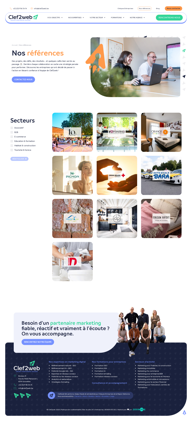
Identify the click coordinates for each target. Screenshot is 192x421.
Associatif (106, 160)
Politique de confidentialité (71, 410)
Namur (98, 396)
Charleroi (77, 396)
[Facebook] (16, 395)
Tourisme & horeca (64, 119)
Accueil (15, 45)
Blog (158, 8)
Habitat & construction (66, 202)
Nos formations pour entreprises (109, 362)
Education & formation (155, 162)
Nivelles (91, 396)
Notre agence (136, 18)
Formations (116, 18)
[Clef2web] (23, 18)
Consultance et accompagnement (109, 383)
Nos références (144, 8)
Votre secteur (96, 18)
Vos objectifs (53, 18)
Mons (85, 396)
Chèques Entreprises (125, 8)
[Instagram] (22, 395)
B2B (103, 115)
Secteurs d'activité (145, 362)
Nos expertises (75, 18)
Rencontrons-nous (169, 17)
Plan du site (86, 410)
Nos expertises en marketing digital (67, 362)
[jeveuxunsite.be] (139, 410)
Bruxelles (105, 396)
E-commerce (62, 166)
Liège (112, 396)
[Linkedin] (28, 395)
